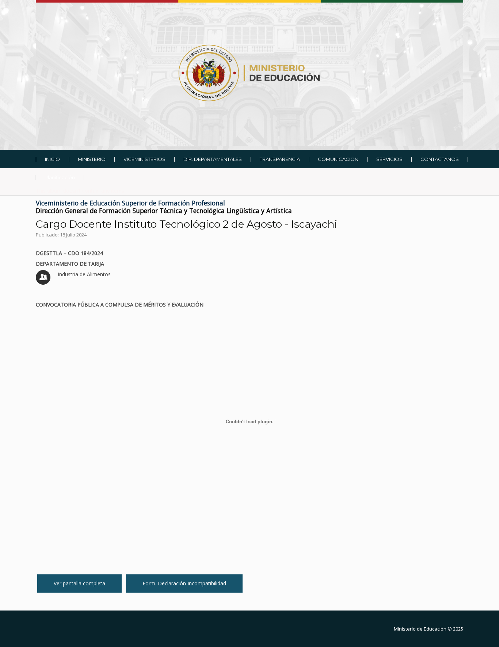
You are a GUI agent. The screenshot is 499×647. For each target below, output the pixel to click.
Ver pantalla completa (79, 583)
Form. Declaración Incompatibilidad (184, 583)
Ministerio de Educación (420, 628)
